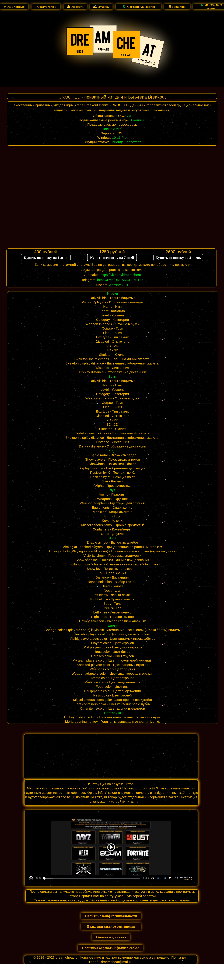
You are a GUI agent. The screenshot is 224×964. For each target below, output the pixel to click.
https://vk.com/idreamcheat (120, 275)
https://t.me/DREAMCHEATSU (120, 280)
